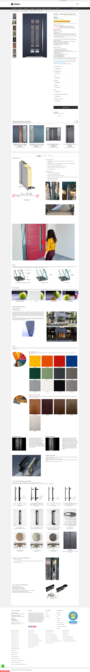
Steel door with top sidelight (33, 635)
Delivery (58, 620)
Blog (57, 616)
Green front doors (14, 654)
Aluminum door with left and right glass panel (53, 640)
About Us (58, 612)
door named (56, 26)
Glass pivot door (65, 635)
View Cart (47, 614)
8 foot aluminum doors (15, 640)
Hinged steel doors (14, 637)
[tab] (39, 156)
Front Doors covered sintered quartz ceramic (18, 664)
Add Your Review (75, 15)
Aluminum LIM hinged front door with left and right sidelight (53, 145)
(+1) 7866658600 (14, 619)
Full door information (58, 56)
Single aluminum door (49, 633)
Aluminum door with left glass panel (52, 637)
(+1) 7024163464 (14, 620)
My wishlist (47, 616)
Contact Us (59, 618)
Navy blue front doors (14, 652)
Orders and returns (60, 622)
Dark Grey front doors (14, 646)
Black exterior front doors (15, 648)
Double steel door (31, 646)
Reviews (44, 155)
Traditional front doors (15, 656)
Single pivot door (65, 633)
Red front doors (13, 650)
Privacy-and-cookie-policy (61, 626)
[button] (20, 35)
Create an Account (71, 0)
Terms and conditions (60, 624)
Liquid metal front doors (15, 658)
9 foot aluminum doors (15, 642)
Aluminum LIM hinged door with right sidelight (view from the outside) (20, 145)
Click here (74, 60)
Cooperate (59, 614)
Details (38, 155)
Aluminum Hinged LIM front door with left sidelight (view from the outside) (37, 145)
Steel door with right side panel (33, 644)
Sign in (47, 612)
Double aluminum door (49, 642)
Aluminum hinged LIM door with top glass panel (70, 145)
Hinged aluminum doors (15, 633)
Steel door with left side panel (33, 642)
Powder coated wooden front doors (17, 660)
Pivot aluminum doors (14, 635)
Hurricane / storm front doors (16, 662)
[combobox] (75, 8)
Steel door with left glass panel (33, 637)
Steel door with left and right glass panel (35, 640)
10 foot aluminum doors (15, 644)
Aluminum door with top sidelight (51, 635)
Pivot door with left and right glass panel (69, 640)
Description (50, 155)
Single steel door (31, 633)
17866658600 (17, 621)
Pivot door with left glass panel (68, 637)
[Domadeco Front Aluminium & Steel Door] (15, 4)
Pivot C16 (72, 38)
